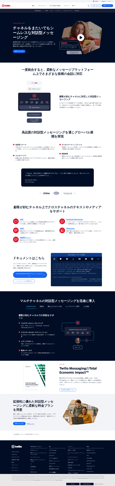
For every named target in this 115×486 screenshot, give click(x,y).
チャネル (58, 10)
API (51, 10)
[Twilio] (6, 5)
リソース (66, 5)
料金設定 (77, 10)
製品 (33, 5)
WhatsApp (70, 228)
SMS (21, 219)
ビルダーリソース (68, 10)
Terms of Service (59, 480)
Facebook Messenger (74, 219)
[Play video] (80, 37)
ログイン (110, 1)
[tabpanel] (57, 178)
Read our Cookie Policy (98, 484)
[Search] (88, 5)
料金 (73, 5)
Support (103, 1)
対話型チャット (25, 238)
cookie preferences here (82, 478)
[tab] (46, 193)
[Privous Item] (40, 193)
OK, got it (73, 484)
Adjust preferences (87, 484)
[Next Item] (74, 193)
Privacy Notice (36, 480)
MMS (22, 228)
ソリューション (42, 5)
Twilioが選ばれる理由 (54, 5)
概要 (47, 10)
